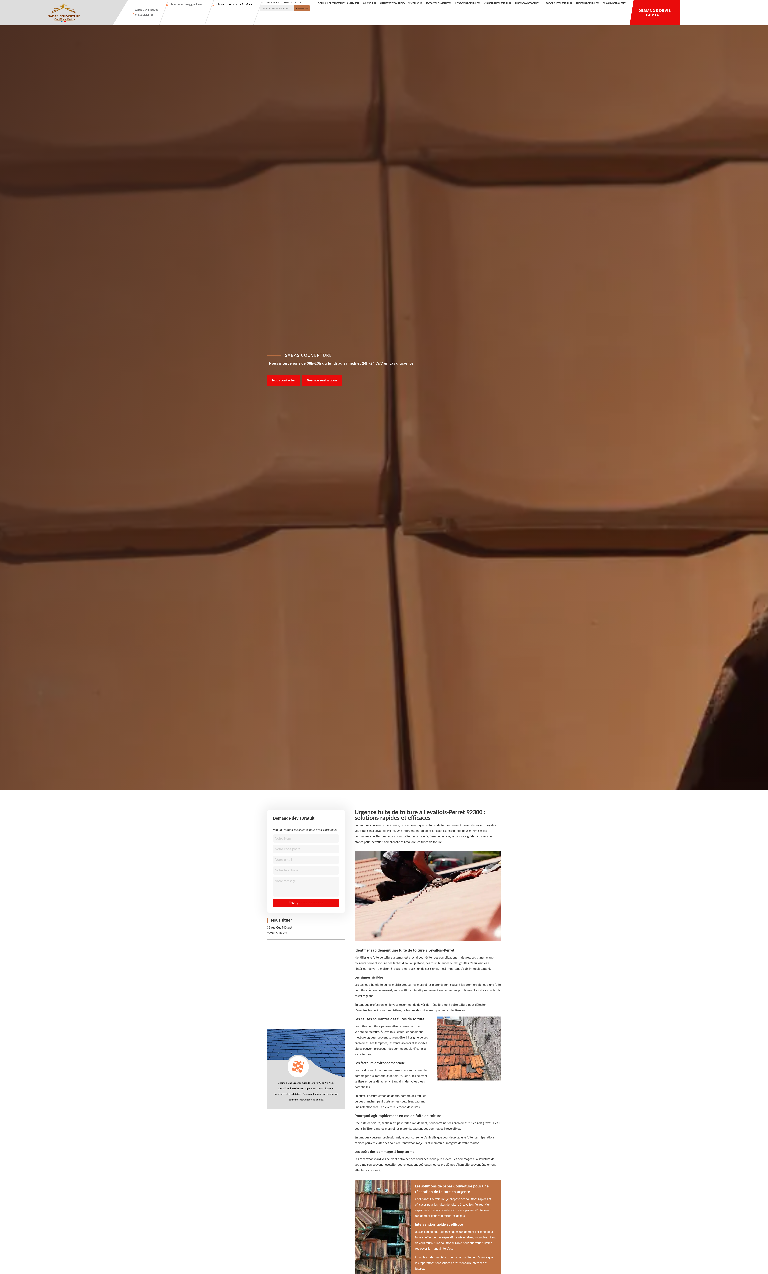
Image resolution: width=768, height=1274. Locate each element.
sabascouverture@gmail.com (186, 4)
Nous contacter (283, 380)
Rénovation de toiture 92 (528, 3)
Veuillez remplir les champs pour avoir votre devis (305, 830)
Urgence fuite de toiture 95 (307, 1083)
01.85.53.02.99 (222, 4)
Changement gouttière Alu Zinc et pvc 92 (401, 3)
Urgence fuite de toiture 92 (558, 3)
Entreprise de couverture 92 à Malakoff (338, 3)
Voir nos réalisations (322, 380)
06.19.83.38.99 (243, 4)
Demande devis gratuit (654, 13)
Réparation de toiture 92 (467, 3)
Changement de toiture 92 (497, 3)
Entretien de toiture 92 (587, 3)
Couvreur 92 (369, 3)
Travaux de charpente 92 (438, 3)
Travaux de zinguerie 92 (615, 3)
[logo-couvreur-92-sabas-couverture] (64, 12)
